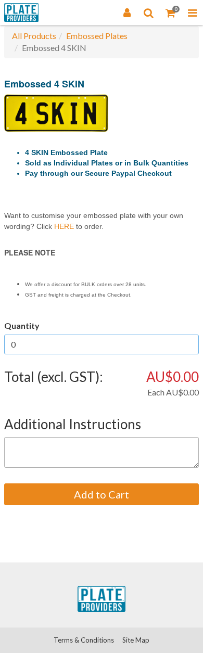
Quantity (22, 325)
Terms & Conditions (84, 640)
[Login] (127, 12)
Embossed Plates (97, 36)
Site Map (135, 640)
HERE (64, 226)
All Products (34, 36)
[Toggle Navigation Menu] (192, 12)
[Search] (149, 12)
